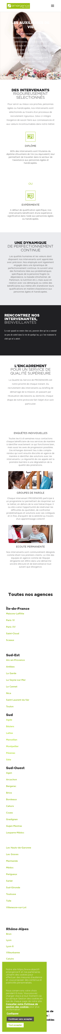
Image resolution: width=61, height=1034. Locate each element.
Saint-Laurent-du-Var (17, 700)
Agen (9, 773)
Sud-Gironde (13, 887)
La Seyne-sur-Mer (16, 680)
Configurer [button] (13, 1013)
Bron (8, 934)
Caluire (10, 959)
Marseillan (11, 740)
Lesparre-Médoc (15, 833)
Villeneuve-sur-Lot (16, 907)
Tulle (8, 901)
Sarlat (9, 881)
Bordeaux (11, 799)
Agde (9, 720)
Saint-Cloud (12, 633)
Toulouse (11, 894)
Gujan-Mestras (14, 826)
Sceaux (10, 640)
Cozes (9, 813)
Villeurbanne (13, 953)
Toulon (9, 707)
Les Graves (12, 854)
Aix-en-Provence (15, 660)
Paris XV (11, 627)
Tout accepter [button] (15, 1025)
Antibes (10, 667)
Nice (8, 693)
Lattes (9, 733)
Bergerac (11, 786)
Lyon (8, 940)
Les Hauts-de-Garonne (18, 848)
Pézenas (10, 753)
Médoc (10, 868)
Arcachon (12, 780)
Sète (8, 760)
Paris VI (10, 620)
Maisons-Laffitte (15, 614)
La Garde (11, 673)
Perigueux (11, 874)
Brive (9, 793)
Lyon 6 (10, 946)
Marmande (12, 861)
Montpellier (12, 746)
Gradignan (12, 819)
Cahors (10, 806)
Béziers (10, 726)
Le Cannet (11, 687)
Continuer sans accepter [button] (20, 1019)
